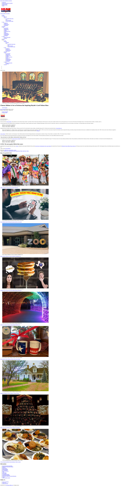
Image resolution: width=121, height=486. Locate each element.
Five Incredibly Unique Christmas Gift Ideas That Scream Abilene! (10, 359)
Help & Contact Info (7, 37)
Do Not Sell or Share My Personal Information (9, 476)
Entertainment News (7, 31)
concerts (15, 150)
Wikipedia (38, 130)
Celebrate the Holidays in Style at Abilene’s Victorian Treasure (9, 393)
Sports (5, 32)
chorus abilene (11, 150)
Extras (3, 27)
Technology (6, 35)
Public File (3, 467)
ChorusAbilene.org (59, 128)
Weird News (6, 33)
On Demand (6, 25)
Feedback (5, 38)
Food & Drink (6, 34)
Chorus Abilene (9, 121)
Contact (3, 36)
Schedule (7, 42)
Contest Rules (4, 472)
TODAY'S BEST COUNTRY (5, 13)
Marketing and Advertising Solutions (7, 466)
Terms (3, 471)
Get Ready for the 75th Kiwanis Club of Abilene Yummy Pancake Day (11, 290)
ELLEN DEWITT (8, 148)
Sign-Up (5, 64)
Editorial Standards (5, 469)
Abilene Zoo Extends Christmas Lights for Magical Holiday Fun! (10, 324)
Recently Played (6, 24)
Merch (3, 5)
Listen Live (7, 48)
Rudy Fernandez (8, 20)
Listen (5, 47)
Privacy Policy (4, 473)
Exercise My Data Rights (6, 475)
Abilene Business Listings (6, 477)
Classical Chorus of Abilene (16, 138)
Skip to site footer (9, 0)
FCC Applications (5, 470)
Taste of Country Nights (9, 21)
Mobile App (6, 23)
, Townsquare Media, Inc (9, 485)
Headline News (6, 29)
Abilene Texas (6, 150)
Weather (5, 30)
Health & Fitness (8, 59)
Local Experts (8, 53)
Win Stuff (3, 26)
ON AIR (3, 16)
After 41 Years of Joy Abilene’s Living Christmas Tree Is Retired (10, 427)
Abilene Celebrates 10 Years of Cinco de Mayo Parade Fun (9, 187)
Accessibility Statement (5, 474)
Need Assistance (4, 468)
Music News (6, 28)
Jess (6, 19)
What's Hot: (4, 2)
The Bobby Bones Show (9, 18)
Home (3, 15)
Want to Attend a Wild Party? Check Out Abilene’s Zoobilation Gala (10, 256)
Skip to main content (3, 0)
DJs (4, 17)
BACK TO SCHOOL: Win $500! (7, 3)
